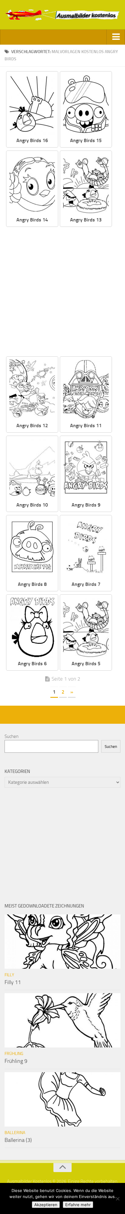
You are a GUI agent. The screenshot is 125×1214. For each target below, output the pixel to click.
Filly (9, 974)
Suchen (12, 736)
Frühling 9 (16, 1061)
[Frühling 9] (62, 1020)
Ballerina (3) (18, 1140)
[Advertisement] (62, 292)
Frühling (14, 1053)
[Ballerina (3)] (62, 1099)
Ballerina (15, 1132)
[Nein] (117, 1199)
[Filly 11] (62, 941)
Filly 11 (13, 982)
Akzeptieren (45, 1204)
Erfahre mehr (78, 1204)
